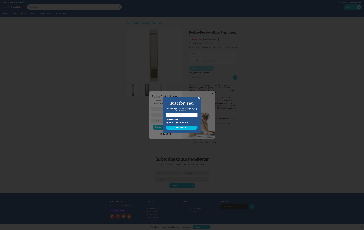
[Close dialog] (199, 98)
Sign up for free (181, 128)
